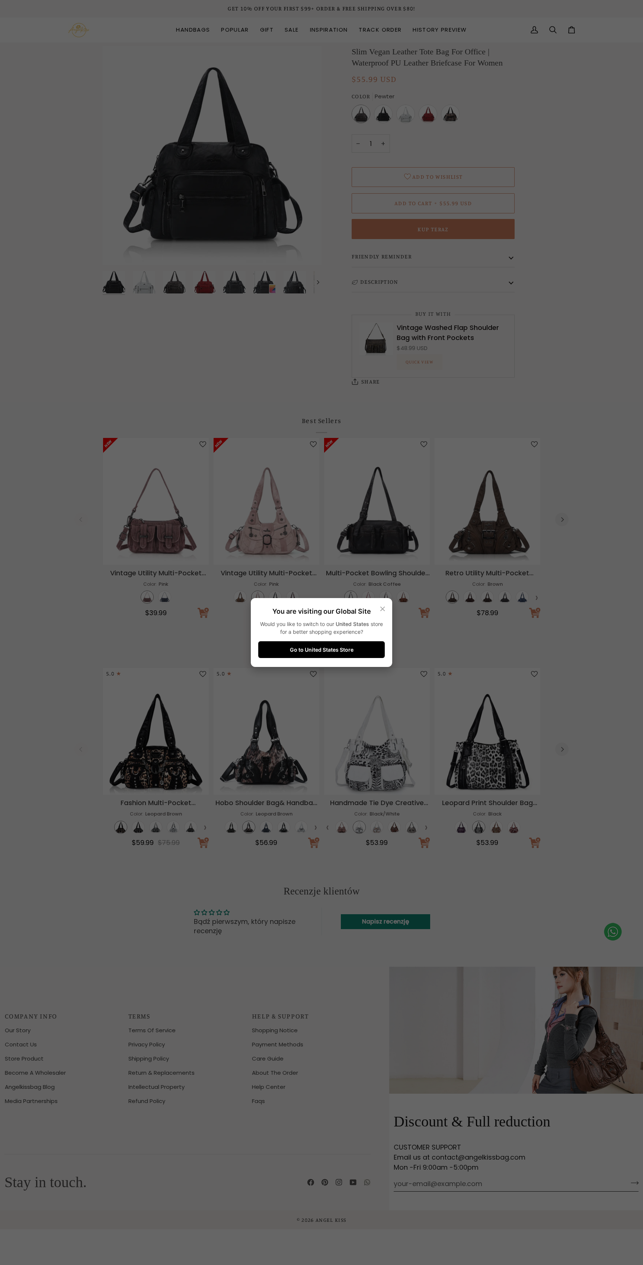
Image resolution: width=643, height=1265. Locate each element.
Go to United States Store (322, 649)
